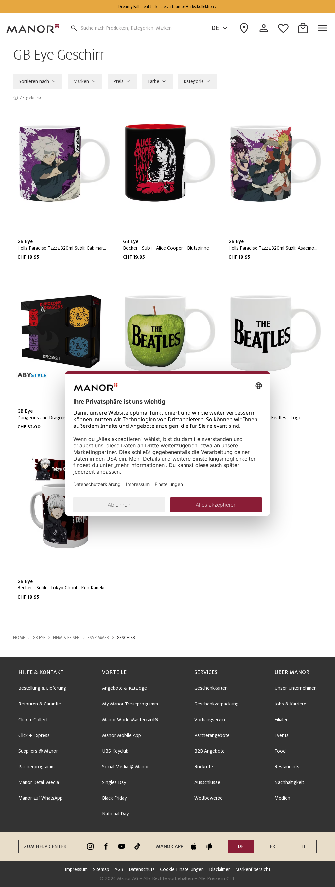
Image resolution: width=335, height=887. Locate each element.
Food (280, 751)
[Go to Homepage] (33, 28)
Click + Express (34, 735)
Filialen (281, 719)
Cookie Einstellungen (182, 869)
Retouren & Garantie (39, 703)
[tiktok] (137, 846)
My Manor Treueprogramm (130, 703)
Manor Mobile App (121, 735)
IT (303, 846)
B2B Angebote (209, 751)
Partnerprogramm (36, 766)
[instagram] (90, 846)
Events (281, 735)
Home (19, 637)
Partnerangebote (212, 735)
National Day (115, 813)
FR (272, 846)
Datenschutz (142, 869)
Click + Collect (33, 719)
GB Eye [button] (39, 637)
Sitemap (101, 869)
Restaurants (286, 766)
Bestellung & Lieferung (42, 688)
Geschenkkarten (211, 688)
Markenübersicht (252, 869)
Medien (282, 798)
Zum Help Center (45, 846)
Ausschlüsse (207, 782)
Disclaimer (219, 869)
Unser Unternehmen (295, 688)
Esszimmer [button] (98, 637)
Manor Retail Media (38, 782)
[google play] (209, 846)
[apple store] (193, 846)
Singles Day (114, 782)
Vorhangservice (210, 719)
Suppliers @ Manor (38, 751)
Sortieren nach (34, 81)
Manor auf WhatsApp (40, 798)
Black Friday (114, 798)
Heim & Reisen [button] (66, 637)
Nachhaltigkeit (289, 782)
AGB (119, 869)
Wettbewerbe (208, 798)
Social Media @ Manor (125, 766)
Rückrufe (203, 766)
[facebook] (106, 846)
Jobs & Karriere (290, 703)
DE (215, 28)
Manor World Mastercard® (130, 719)
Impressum (76, 869)
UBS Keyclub (115, 751)
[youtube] (121, 846)
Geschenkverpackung (216, 703)
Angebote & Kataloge (124, 688)
